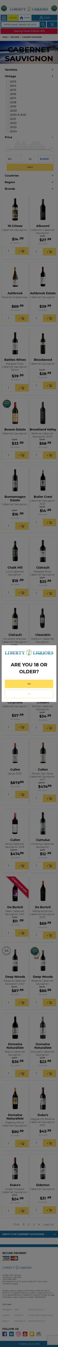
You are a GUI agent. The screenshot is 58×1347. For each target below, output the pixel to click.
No (29, 694)
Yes (29, 684)
